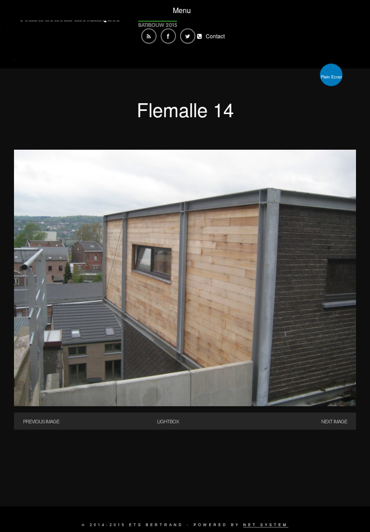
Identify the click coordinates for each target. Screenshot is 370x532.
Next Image (334, 421)
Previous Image (41, 421)
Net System (265, 524)
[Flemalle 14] (185, 403)
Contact (215, 36)
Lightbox (168, 421)
